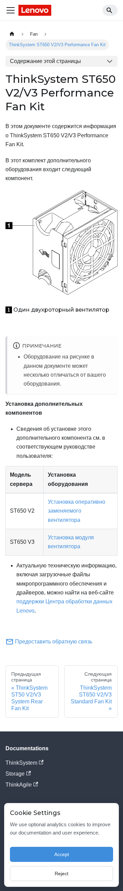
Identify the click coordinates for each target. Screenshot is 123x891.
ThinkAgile (18, 785)
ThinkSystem (21, 763)
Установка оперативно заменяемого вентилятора (76, 511)
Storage (15, 774)
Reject (61, 873)
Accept (61, 854)
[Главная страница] (11, 34)
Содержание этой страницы (45, 61)
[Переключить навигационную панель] (10, 10)
